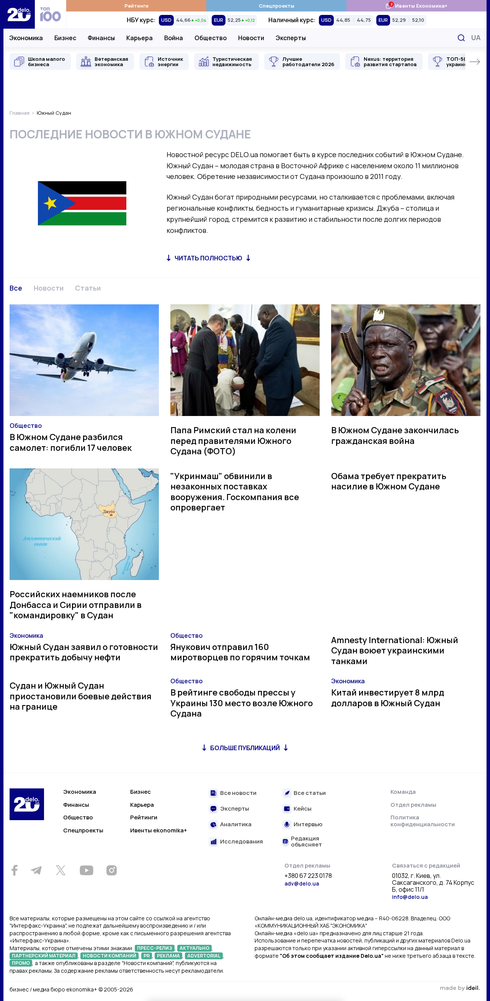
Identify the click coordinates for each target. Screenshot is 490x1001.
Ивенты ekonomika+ (158, 830)
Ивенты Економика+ (416, 6)
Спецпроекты (276, 5)
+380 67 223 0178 (308, 876)
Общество (210, 38)
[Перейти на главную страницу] (19, 14)
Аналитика (236, 824)
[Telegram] (36, 870)
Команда (403, 792)
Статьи (88, 287)
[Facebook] (14, 870)
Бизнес (65, 38)
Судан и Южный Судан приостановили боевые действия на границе (81, 696)
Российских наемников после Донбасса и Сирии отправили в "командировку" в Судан (76, 604)
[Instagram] (111, 870)
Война (173, 38)
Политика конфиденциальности (422, 820)
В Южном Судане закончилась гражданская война (395, 435)
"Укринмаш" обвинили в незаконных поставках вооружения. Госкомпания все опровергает (234, 492)
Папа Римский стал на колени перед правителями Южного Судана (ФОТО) (233, 440)
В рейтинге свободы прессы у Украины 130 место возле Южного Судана (241, 703)
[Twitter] (60, 870)
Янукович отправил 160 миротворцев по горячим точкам (240, 652)
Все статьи (310, 793)
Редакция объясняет (306, 841)
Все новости (238, 793)
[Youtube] (86, 870)
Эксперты (291, 38)
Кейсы (303, 809)
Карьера (139, 38)
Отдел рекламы (413, 805)
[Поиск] (461, 38)
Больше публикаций (245, 748)
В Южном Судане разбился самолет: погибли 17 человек (71, 442)
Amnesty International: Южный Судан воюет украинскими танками (394, 650)
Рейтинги (136, 5)
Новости (251, 38)
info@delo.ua (410, 897)
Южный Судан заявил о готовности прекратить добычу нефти (84, 652)
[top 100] (50, 14)
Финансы (101, 38)
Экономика (26, 38)
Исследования (241, 841)
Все (16, 287)
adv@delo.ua (301, 883)
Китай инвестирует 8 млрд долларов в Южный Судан (387, 698)
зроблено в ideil (459, 988)
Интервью (308, 824)
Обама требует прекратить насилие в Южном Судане (388, 481)
